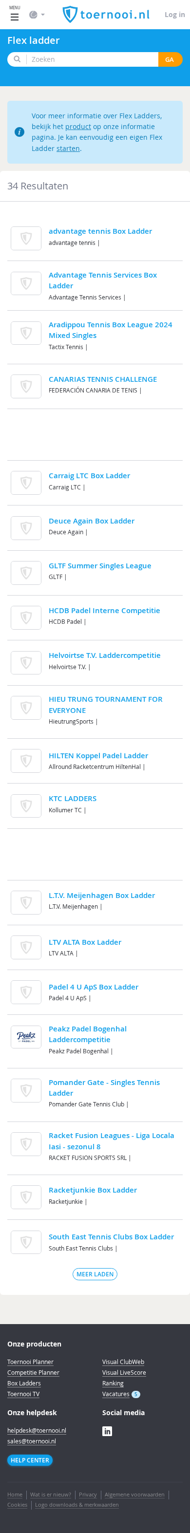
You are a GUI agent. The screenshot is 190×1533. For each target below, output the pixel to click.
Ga (169, 60)
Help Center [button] (30, 1460)
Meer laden (95, 1274)
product (78, 126)
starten (68, 148)
